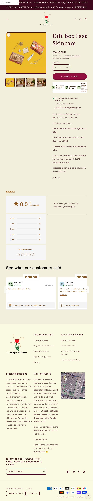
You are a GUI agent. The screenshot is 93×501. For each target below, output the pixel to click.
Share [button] (57, 178)
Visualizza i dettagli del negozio (68, 108)
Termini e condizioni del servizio (70, 352)
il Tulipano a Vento (41, 340)
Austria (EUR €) (15, 493)
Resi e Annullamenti (69, 346)
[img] (31, 277)
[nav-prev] (6, 289)
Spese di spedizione (72, 56)
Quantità (56, 62)
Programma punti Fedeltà (44, 346)
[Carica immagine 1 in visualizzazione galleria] (10, 82)
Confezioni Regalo (41, 351)
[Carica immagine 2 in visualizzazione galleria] (20, 82)
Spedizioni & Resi (68, 340)
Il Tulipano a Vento (68, 497)
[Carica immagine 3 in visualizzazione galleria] (30, 82)
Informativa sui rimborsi (70, 360)
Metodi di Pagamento (42, 357)
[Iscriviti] (43, 471)
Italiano (32, 493)
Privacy (37, 362)
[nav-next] (87, 289)
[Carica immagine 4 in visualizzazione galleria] (41, 82)
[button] (7, 19)
